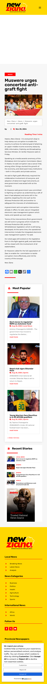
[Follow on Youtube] (15, 628)
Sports (25, 373)
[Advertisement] (23, 39)
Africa (18, 480)
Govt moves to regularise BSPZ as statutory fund (21, 323)
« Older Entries (13, 438)
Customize (23, 665)
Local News (27, 326)
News (10, 74)
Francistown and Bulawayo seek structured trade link (26, 483)
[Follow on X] (11, 628)
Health (12, 590)
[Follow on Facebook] (6, 628)
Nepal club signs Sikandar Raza (21, 370)
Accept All (22, 674)
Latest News (14, 567)
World (12, 615)
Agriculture (14, 593)
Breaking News (16, 564)
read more (14, 337)
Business (13, 583)
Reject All (22, 670)
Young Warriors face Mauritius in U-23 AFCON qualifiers (23, 416)
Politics (13, 586)
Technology (14, 596)
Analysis (13, 570)
